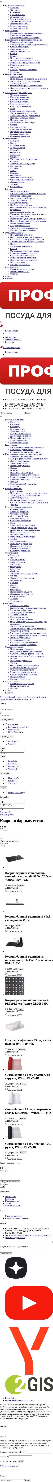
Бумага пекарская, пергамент (23, 258)
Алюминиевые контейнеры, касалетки (27, 242)
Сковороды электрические (22, 180)
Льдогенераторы (17, 148)
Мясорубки (15, 150)
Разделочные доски (18, 26)
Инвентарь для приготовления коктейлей (28, 79)
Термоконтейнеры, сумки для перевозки (28, 214)
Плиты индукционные (20, 223)
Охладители (15, 152)
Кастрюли (14, 8)
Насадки (14, 67)
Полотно (12, 729)
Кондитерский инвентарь (21, 42)
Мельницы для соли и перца (22, 122)
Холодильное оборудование (22, 164)
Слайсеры (14, 157)
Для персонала (11, 267)
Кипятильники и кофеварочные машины (28, 193)
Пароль (4, 1457)
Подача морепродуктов (20, 132)
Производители (12, 1201)
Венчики (14, 56)
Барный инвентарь (13, 74)
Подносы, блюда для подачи (22, 118)
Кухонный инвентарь (14, 5)
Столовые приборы (18, 95)
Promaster (12, 741)
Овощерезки (15, 175)
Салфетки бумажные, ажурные (23, 260)
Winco (11, 744)
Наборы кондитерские (20, 51)
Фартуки (14, 274)
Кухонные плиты (17, 145)
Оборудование (11, 138)
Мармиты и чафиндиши (20, 196)
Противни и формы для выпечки (24, 60)
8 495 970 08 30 (30, 1235)
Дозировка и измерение (20, 21)
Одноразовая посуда (14, 232)
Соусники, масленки (19, 99)
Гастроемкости (11, 31)
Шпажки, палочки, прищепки (23, 230)
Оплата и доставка (13, 340)
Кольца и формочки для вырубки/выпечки (29, 44)
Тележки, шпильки (18, 200)
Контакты (9, 342)
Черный (11, 769)
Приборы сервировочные (21, 205)
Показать (5, 812)
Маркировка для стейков (21, 246)
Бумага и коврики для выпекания (25, 63)
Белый (11, 761)
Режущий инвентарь (19, 28)
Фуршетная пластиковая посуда (24, 228)
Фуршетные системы (19, 216)
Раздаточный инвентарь (20, 19)
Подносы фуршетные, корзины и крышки (28, 221)
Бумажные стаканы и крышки (23, 253)
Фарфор (13, 125)
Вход (21, 1462)
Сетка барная (14, 732)
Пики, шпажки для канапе (21, 235)
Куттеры (14, 168)
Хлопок (11, 783)
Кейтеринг (10, 189)
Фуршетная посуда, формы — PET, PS (27, 239)
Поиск (27, 413)
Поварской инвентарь (19, 24)
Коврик (11, 724)
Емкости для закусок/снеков (22, 111)
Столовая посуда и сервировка (18, 93)
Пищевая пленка (17, 262)
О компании (10, 337)
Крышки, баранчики (19, 134)
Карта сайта (10, 1398)
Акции (8, 276)
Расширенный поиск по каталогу (19, 1400)
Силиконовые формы (19, 47)
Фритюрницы (16, 187)
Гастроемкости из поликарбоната (24, 37)
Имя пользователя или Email (13, 1452)
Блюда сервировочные (20, 226)
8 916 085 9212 (15, 1235)
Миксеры (14, 173)
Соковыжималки (17, 182)
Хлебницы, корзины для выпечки (25, 115)
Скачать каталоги (12, 1206)
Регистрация (14, 348)
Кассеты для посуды (19, 203)
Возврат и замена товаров (16, 1218)
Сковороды (15, 12)
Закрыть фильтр (7, 814)
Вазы (12, 109)
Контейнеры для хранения (21, 35)
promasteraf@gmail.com (15, 1238)
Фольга (13, 249)
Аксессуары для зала (19, 83)
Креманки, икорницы (19, 97)
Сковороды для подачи (20, 136)
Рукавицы (14, 72)
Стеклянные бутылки (19, 102)
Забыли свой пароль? (9, 1466)
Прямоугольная (15, 792)
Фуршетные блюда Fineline (22, 255)
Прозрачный (13, 766)
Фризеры (14, 161)
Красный (12, 764)
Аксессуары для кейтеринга (22, 198)
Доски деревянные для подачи (23, 113)
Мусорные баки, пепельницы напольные (28, 219)
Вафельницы (16, 166)
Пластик (12, 778)
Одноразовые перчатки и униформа (26, 237)
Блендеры (14, 141)
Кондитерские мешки (19, 65)
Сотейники (15, 10)
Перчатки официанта (19, 271)
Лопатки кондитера (18, 49)
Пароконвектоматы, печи (21, 177)
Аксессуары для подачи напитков (25, 81)
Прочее (13, 244)
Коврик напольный (16, 727)
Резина (11, 781)
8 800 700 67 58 (44, 1235)
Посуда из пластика (19, 120)
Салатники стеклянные (20, 106)
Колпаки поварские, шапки (22, 269)
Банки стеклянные (18, 127)
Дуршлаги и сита (17, 17)
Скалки (13, 54)
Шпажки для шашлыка (20, 265)
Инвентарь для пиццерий (21, 58)
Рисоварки (15, 154)
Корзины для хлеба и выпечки (23, 70)
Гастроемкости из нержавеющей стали (27, 33)
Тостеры (14, 184)
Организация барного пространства (26, 86)
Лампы (13, 171)
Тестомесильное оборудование (23, 159)
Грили (13, 143)
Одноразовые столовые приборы (24, 251)
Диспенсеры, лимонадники (22, 212)
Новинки (9, 278)
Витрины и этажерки (19, 191)
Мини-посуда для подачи (21, 129)
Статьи (8, 1203)
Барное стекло (16, 76)
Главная (3, 697)
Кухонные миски (17, 15)
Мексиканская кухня (19, 104)
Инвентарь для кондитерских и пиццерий (23, 40)
